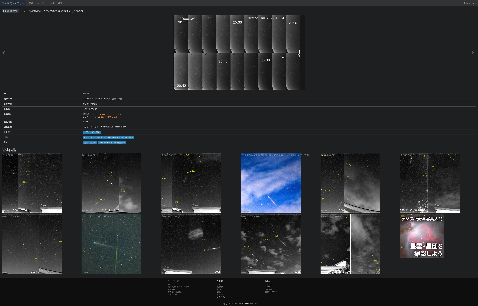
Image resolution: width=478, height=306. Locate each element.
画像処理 (8, 126)
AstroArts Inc (236, 303)
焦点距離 (8, 121)
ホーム (170, 284)
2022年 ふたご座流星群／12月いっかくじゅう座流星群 (108, 137)
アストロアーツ (223, 284)
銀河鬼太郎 (12, 10)
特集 (53, 3)
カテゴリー (42, 3)
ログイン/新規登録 (175, 291)
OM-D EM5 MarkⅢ (109, 117)
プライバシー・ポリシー (226, 297)
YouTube (268, 289)
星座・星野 (89, 132)
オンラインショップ (224, 294)
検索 (60, 3)
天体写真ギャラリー (13, 3)
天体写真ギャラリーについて (179, 286)
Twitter (267, 286)
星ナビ (219, 289)
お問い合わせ (173, 294)
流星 (98, 132)
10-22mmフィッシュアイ (110, 114)
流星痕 (93, 142)
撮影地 (7, 109)
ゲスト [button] (469, 3)
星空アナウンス (271, 291)
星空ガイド (221, 291)
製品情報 (220, 286)
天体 (6, 142)
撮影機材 (8, 114)
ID (5, 93)
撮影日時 (8, 98)
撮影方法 (8, 103)
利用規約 (171, 289)
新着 (31, 3)
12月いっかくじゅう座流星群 (112, 142)
